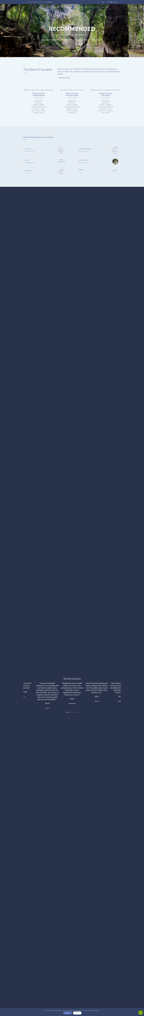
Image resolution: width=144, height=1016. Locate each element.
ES (98, 2)
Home (48, 7)
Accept (68, 1012)
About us (81, 7)
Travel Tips (89, 7)
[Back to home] (72, 7)
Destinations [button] (61, 7)
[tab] (67, 712)
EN (103, 2)
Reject (77, 1012)
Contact (97, 7)
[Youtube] (111, 1)
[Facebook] (107, 1)
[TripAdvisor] (114, 1)
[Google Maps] (116, 1)
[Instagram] (109, 1)
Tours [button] (54, 7)
